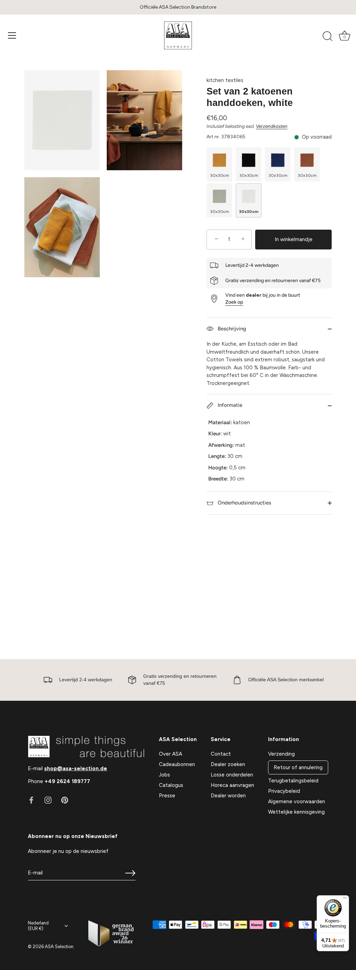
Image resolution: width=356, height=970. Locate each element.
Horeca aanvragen (232, 785)
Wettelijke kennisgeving (296, 812)
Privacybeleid (284, 791)
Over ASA (170, 754)
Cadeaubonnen (177, 764)
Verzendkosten (272, 126)
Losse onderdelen (232, 775)
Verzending (281, 754)
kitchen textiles (225, 80)
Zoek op (234, 302)
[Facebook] (31, 800)
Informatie (229, 405)
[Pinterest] (64, 800)
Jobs (164, 775)
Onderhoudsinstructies (243, 503)
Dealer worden (228, 795)
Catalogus (171, 785)
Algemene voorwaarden (296, 801)
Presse (167, 795)
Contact (221, 754)
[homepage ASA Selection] (178, 35)
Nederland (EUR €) (38, 925)
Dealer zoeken (228, 764)
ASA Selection (59, 946)
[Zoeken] (327, 36)
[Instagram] (47, 800)
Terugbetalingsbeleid (293, 781)
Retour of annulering (298, 767)
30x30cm (219, 175)
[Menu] (12, 35)
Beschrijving (231, 329)
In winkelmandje (294, 239)
